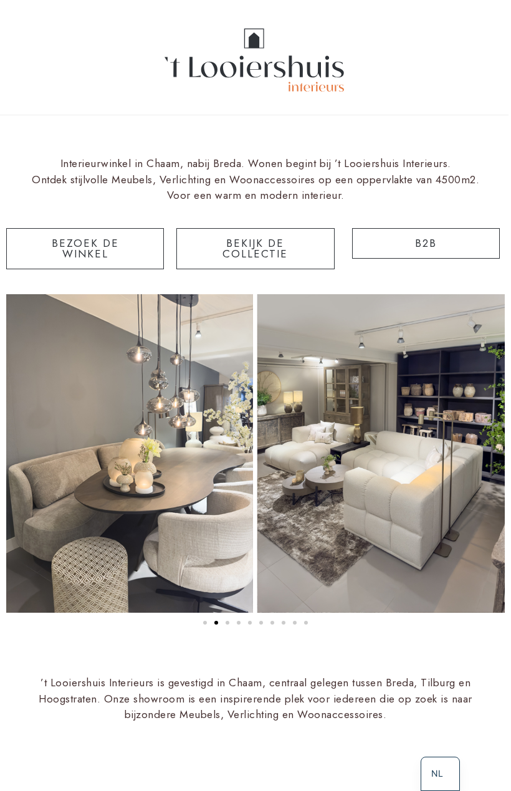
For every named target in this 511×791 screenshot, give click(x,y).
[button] (205, 623)
